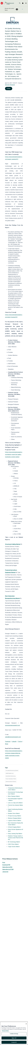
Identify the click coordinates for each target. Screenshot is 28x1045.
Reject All (14, 1038)
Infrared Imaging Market (14, 827)
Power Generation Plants (11, 778)
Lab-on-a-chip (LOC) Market (15, 802)
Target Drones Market (14, 846)
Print (3, 862)
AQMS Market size (9, 773)
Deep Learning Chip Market (15, 833)
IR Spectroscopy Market (14, 816)
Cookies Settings (14, 1033)
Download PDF (6, 865)
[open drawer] (25, 3)
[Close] (26, 1023)
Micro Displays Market (14, 796)
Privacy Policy (5, 1030)
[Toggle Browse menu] (22, 9)
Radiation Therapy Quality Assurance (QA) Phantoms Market (15, 837)
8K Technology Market (14, 842)
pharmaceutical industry (11, 781)
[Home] (7, 3)
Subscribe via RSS (7, 867)
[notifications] (22, 3)
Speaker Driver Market (14, 813)
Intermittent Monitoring (10, 776)
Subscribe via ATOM (7, 869)
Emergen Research (10, 84)
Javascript (5, 871)
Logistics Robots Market (14, 820)
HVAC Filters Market (13, 844)
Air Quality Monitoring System (12, 770)
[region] (14, 1033)
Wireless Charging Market (14, 818)
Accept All (14, 1042)
